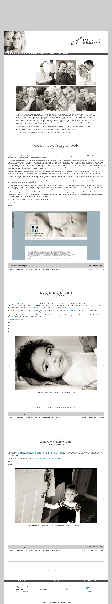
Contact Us (25, 98)
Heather (18, 454)
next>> (62, 570)
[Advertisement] (56, 15)
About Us (46, 72)
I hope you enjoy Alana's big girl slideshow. (46, 458)
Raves (66, 72)
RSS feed (66, 98)
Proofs (46, 98)
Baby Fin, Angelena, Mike (25, 304)
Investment (86, 72)
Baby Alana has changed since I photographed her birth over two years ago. (44, 452)
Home (26, 72)
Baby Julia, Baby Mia (71, 310)
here (76, 129)
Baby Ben (84, 310)
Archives (86, 98)
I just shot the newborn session (34, 307)
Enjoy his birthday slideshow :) (17, 319)
